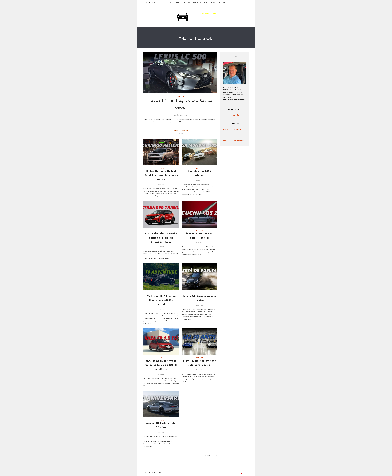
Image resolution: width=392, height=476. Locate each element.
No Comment (180, 133)
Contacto (197, 2)
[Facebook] (230, 115)
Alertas (187, 2)
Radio (225, 2)
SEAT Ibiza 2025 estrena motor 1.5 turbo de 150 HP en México (161, 365)
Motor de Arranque (212, 2)
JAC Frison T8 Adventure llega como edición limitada (161, 300)
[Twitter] (234, 115)
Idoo (168, 472)
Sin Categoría (239, 140)
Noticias (167, 2)
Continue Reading (180, 130)
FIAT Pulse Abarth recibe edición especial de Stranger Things (161, 238)
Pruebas (178, 2)
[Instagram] (154, 2)
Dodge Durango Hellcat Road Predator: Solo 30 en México (161, 175)
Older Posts (210, 455)
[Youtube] (152, 2)
